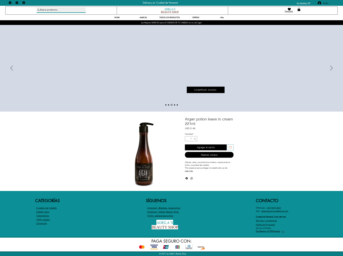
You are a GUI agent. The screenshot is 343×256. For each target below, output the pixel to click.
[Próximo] (331, 68)
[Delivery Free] (177, 104)
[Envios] (168, 104)
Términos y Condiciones (266, 220)
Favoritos (289, 11)
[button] (298, 9)
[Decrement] (187, 138)
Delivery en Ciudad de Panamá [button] (160, 2)
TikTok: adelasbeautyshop (160, 215)
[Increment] (195, 138)
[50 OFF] (171, 105)
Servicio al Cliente (263, 228)
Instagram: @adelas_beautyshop (163, 208)
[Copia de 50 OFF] (165, 104)
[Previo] (11, 68)
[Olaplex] (174, 104)
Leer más (189, 171)
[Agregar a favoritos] (231, 147)
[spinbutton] (191, 138)
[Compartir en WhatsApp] (191, 178)
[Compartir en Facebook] (186, 178)
